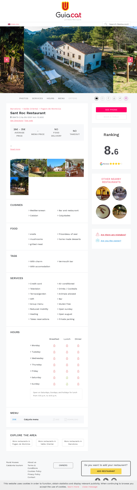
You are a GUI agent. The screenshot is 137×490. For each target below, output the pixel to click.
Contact (31, 477)
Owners (63, 465)
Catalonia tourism (14, 465)
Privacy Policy (34, 474)
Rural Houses (12, 462)
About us (32, 462)
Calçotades (64, 215)
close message (89, 486)
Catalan (33, 215)
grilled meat (36, 244)
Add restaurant (106, 471)
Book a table (111, 117)
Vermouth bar (65, 261)
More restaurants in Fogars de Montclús (21, 442)
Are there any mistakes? (113, 234)
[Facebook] (108, 98)
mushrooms (36, 239)
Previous (6, 59)
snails (32, 234)
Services (37, 98)
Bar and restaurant (68, 210)
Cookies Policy (34, 471)
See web (29, 120)
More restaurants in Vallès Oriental (47, 442)
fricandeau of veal (67, 234)
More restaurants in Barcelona (73, 442)
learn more (73, 486)
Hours (50, 98)
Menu (61, 98)
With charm (35, 261)
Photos (23, 98)
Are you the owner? (111, 240)
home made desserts (69, 239)
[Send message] (96, 98)
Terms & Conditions (33, 466)
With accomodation (39, 266)
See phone (111, 109)
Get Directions (16, 120)
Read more (15, 149)
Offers (72, 98)
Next (130, 59)
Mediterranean (37, 210)
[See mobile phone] (102, 98)
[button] (13, 24)
